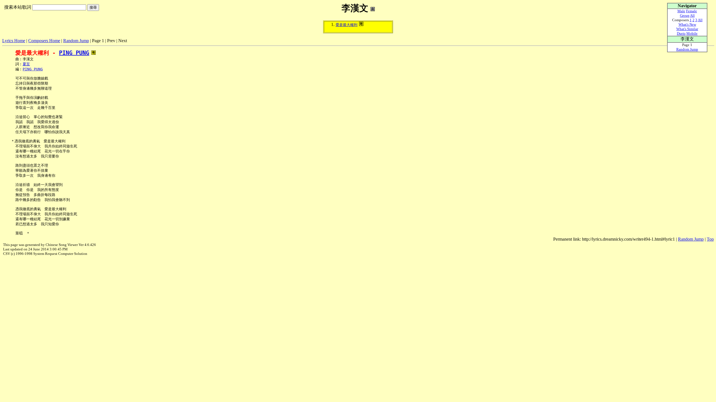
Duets (681, 33)
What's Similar (687, 29)
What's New (687, 24)
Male (681, 11)
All (692, 15)
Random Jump (76, 40)
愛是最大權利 (346, 25)
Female (691, 11)
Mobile (692, 33)
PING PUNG (74, 52)
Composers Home (44, 40)
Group (684, 15)
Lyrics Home (13, 40)
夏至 (26, 64)
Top (710, 239)
